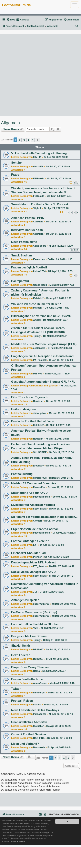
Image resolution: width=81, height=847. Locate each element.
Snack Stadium (21, 255)
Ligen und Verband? (25, 743)
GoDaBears (39, 245)
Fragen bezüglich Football (29, 267)
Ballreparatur (20, 281)
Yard (35, 628)
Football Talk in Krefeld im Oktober (35, 624)
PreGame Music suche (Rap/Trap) (34, 612)
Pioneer (37, 557)
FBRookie (38, 178)
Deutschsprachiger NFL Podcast (33, 562)
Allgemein (10, 122)
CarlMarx (38, 221)
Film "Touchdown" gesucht (29, 397)
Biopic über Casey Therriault (30, 667)
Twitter (16, 688)
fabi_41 (37, 157)
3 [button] (24, 140)
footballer (38, 726)
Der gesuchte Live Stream (28, 636)
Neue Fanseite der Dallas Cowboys (35, 710)
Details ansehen (17, 841)
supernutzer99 (41, 604)
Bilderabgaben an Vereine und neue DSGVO (41, 316)
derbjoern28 (40, 477)
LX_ (35, 545)
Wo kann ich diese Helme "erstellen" (36, 304)
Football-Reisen (22, 700)
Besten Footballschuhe (27, 679)
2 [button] (19, 140)
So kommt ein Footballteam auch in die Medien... (44, 516)
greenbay (38, 465)
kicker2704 (39, 271)
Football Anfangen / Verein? (30, 541)
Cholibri (37, 520)
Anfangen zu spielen (25, 600)
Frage (15, 174)
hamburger (39, 692)
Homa (36, 671)
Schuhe (16, 162)
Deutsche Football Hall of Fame (32, 421)
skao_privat (39, 413)
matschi (37, 307)
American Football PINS (27, 217)
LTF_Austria (40, 566)
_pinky (37, 336)
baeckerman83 (41, 496)
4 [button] (28, 140)
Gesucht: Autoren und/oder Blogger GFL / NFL (43, 381)
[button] (37, 140)
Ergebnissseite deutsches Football (34, 529)
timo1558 (38, 166)
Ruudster (38, 401)
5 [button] (32, 140)
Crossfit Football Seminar (28, 734)
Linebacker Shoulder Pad (28, 553)
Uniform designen (23, 409)
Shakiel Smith (20, 645)
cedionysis (39, 348)
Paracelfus (39, 487)
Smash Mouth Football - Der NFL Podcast (39, 204)
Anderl (37, 320)
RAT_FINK (39, 738)
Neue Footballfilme (24, 241)
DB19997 (38, 649)
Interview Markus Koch (27, 229)
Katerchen (39, 259)
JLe (35, 592)
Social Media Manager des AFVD (33, 571)
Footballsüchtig (22, 474)
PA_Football (39, 360)
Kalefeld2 (38, 298)
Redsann (38, 438)
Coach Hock (40, 285)
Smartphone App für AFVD (29, 492)
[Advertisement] (40, 74)
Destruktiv (39, 747)
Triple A (37, 208)
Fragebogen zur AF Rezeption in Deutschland (42, 356)
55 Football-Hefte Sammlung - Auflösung (39, 153)
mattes (37, 704)
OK (67, 821)
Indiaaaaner (39, 714)
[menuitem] (11, 19)
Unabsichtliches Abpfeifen (29, 722)
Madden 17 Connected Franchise (33, 483)
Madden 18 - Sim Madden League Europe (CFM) (43, 344)
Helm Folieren (20, 655)
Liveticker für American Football (33, 504)
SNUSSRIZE (40, 452)
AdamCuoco (40, 683)
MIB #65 (37, 373)
